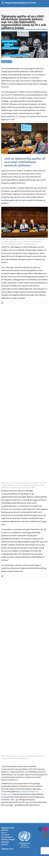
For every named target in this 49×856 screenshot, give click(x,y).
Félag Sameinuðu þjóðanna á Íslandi (20, 2)
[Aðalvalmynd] (2, 3)
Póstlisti (45, 834)
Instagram (45, 829)
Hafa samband (6, 837)
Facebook (39, 829)
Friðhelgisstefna (7, 849)
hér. (17, 780)
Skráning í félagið (7, 839)
